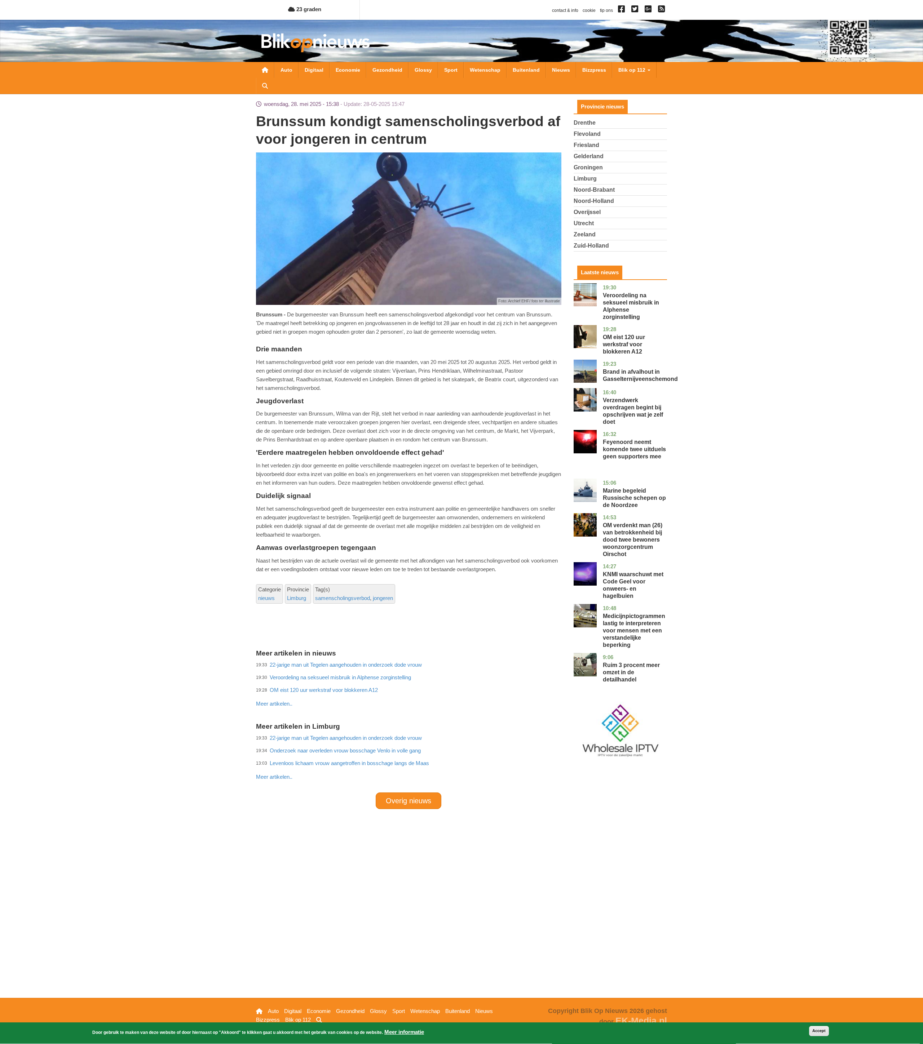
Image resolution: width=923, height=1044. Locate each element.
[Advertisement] (408, 688)
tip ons (606, 10)
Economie (348, 70)
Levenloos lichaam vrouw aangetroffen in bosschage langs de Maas (349, 763)
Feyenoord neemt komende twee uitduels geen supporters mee (634, 449)
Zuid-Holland (591, 246)
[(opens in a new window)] (622, 10)
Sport (451, 70)
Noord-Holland (594, 201)
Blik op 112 (632, 70)
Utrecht (584, 223)
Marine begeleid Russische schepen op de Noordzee (634, 498)
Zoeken (265, 86)
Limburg (296, 598)
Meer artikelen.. (274, 704)
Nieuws (561, 70)
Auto (286, 70)
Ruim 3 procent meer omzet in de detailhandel (631, 672)
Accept (819, 1031)
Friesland (586, 145)
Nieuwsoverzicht (265, 70)
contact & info (565, 10)
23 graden (308, 9)
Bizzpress (594, 70)
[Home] (315, 42)
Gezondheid (387, 70)
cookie (589, 10)
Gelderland (589, 156)
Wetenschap (485, 70)
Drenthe (585, 123)
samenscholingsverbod (342, 598)
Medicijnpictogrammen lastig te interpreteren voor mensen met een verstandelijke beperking (634, 630)
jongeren (383, 598)
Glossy (423, 70)
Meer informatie (404, 1032)
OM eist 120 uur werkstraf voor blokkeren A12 (624, 344)
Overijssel (587, 212)
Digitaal (314, 70)
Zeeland (585, 234)
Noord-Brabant (594, 190)
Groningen (588, 167)
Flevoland (587, 134)
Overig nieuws (408, 801)
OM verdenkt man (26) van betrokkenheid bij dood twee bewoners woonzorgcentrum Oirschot (632, 539)
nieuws (266, 598)
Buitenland (526, 70)
